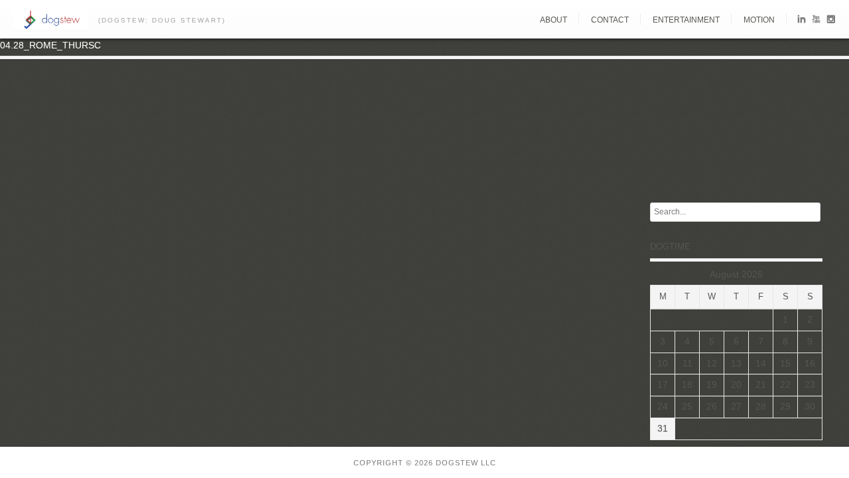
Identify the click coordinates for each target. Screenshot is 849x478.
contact (610, 20)
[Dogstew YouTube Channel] (816, 21)
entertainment (686, 20)
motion (759, 20)
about (553, 20)
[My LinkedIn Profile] (802, 21)
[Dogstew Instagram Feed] (831, 21)
